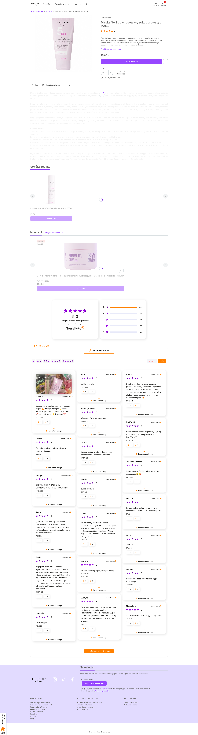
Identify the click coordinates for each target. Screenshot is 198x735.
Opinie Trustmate (36, 712)
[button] (34, 346)
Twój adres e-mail (86, 679)
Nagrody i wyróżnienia (38, 707)
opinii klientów (75, 321)
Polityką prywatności (102, 691)
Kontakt (33, 716)
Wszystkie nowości (52, 233)
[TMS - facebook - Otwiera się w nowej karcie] (72, 679)
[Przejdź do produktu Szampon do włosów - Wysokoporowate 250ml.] (51, 189)
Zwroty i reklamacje (84, 705)
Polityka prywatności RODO (40, 703)
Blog (32, 719)
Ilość (102, 68)
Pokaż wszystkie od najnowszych (99, 651)
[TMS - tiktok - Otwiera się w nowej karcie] (63, 679)
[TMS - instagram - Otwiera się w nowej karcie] (54, 679)
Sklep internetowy (98, 732)
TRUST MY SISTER (36, 11)
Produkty (49, 11)
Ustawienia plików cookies (40, 705)
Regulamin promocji (37, 709)
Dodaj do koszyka (132, 61)
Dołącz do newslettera (94, 683)
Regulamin (105, 689)
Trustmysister (106, 18)
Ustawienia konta (130, 705)
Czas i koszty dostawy (85, 707)
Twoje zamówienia (131, 703)
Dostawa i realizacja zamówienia (89, 703)
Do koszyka (51, 218)
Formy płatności (83, 709)
